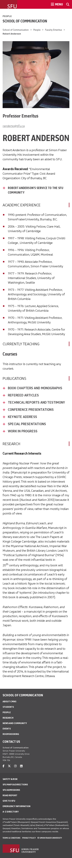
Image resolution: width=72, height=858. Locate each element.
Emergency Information (16, 806)
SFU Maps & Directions (15, 784)
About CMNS (9, 701)
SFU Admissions (11, 789)
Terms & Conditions (11, 838)
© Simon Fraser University (49, 838)
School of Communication (25, 21)
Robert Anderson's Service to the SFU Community (35, 190)
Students (8, 706)
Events (7, 728)
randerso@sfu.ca (14, 126)
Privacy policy (29, 838)
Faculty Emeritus (53, 30)
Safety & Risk (10, 779)
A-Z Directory (11, 811)
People (7, 16)
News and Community (15, 723)
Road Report (10, 795)
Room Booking (11, 734)
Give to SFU (9, 800)
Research (8, 717)
